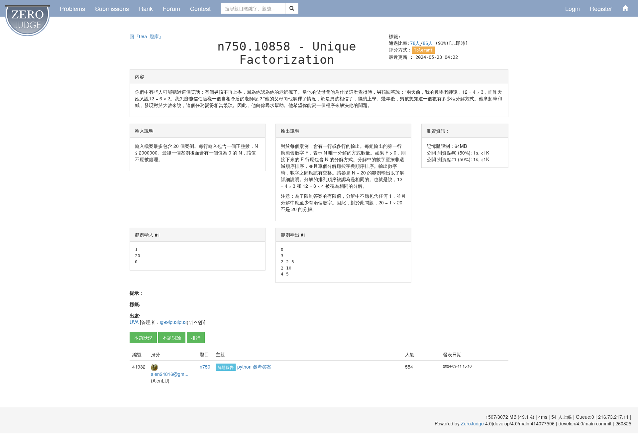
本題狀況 (143, 337)
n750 (205, 366)
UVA (134, 322)
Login (572, 8)
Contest (200, 8)
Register (601, 8)
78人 (415, 43)
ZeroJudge (472, 423)
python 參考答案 (254, 366)
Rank (146, 8)
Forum (171, 8)
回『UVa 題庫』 (146, 36)
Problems (72, 8)
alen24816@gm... (169, 374)
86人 (428, 43)
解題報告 (226, 367)
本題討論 (171, 337)
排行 (195, 337)
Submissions (112, 8)
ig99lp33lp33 (173, 322)
